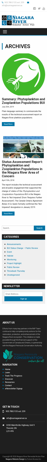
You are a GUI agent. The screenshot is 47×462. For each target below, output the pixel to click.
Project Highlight (14, 263)
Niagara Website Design (15, 459)
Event (9, 252)
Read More (8, 124)
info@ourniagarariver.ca (16, 418)
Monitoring (11, 259)
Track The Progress (13, 376)
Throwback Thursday (16, 271)
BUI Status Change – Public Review (22, 248)
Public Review (13, 267)
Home (7, 369)
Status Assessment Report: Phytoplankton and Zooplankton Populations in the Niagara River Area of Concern (22, 169)
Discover (9, 379)
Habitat (10, 256)
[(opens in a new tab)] (23, 74)
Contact (8, 385)
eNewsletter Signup (13, 388)
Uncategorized (13, 275)
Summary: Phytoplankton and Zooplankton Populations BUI (23, 101)
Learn (7, 372)
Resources (10, 382)
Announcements (14, 244)
